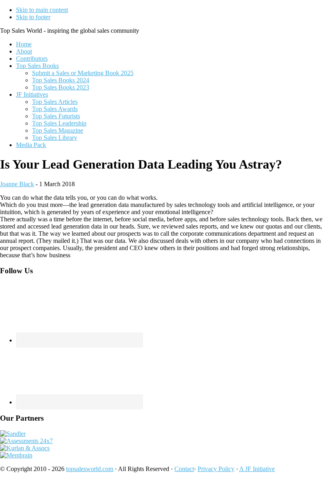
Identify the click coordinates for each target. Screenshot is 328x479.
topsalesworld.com (89, 468)
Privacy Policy (216, 468)
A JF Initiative (257, 468)
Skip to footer (33, 17)
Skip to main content (42, 9)
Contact (184, 468)
